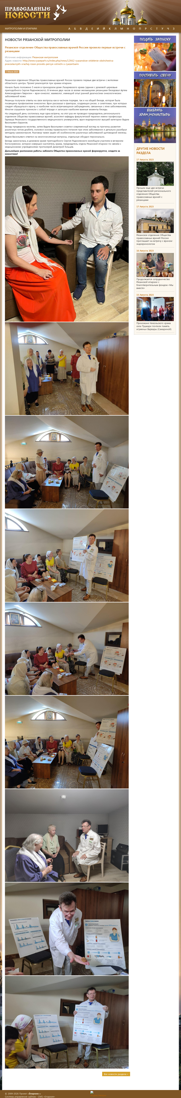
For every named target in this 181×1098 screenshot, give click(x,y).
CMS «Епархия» (46, 1096)
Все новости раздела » (116, 1073)
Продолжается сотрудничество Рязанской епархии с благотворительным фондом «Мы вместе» (154, 284)
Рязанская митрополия (45, 57)
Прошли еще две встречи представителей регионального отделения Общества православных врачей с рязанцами (153, 193)
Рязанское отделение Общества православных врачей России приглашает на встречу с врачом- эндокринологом (154, 239)
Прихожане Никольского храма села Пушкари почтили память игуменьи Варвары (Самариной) (153, 326)
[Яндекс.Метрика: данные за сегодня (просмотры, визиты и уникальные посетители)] (98, 1094)
